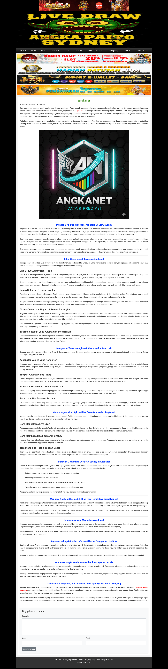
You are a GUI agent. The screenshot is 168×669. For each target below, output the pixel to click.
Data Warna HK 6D (84, 662)
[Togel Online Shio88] (84, 69)
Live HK (33, 50)
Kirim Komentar (29, 649)
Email (88, 638)
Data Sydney (113, 50)
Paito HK (78, 50)
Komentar (42, 104)
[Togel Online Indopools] (84, 59)
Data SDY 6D (140, 50)
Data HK (89, 50)
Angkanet (84, 100)
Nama (24, 638)
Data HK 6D (126, 50)
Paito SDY (55, 50)
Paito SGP (67, 50)
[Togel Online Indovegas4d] (84, 80)
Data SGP (100, 50)
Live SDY (22, 50)
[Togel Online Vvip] (84, 90)
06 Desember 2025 (28, 104)
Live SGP (43, 50)
